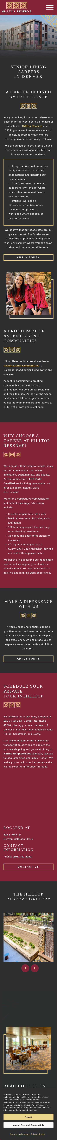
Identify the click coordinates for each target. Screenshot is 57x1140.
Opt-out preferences (20, 1134)
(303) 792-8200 (22, 856)
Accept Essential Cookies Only (28, 1125)
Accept (28, 1117)
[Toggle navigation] (49, 7)
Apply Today (28, 257)
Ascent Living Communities (21, 365)
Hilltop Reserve (32, 126)
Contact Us (28, 867)
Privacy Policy (38, 1134)
